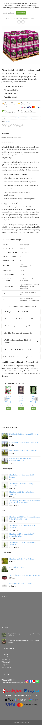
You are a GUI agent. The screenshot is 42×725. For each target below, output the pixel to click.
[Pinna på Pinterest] (18, 125)
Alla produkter (11, 118)
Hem (7, 18)
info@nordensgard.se (18, 682)
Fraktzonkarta (6, 667)
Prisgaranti (5, 665)
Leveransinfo (6, 657)
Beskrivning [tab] (6, 134)
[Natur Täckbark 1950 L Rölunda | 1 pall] (21, 390)
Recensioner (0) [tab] (7, 142)
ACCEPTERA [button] (21, 13)
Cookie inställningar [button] (8, 13)
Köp (8, 409)
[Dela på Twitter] (10, 125)
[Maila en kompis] (14, 125)
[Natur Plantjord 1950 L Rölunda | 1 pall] (33, 390)
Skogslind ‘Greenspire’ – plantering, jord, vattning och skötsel (24, 635)
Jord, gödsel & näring (28, 18)
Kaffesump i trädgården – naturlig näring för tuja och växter (23, 641)
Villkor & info (6, 662)
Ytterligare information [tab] (11, 138)
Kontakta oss (6, 654)
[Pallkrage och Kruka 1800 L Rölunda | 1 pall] (8, 390)
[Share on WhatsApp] (3, 125)
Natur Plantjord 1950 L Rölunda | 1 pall (33, 400)
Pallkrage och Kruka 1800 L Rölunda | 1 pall (8, 400)
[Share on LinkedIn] (21, 125)
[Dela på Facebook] (7, 125)
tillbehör (8, 121)
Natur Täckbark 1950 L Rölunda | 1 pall (21, 400)
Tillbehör (14, 18)
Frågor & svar (6, 659)
